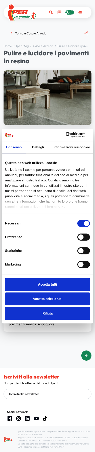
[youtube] (36, 418)
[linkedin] (27, 418)
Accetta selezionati (47, 299)
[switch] (83, 237)
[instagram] (18, 418)
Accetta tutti (47, 284)
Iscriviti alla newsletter (24, 394)
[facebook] (9, 418)
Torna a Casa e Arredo (30, 33)
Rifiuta (47, 313)
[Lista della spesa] (59, 12)
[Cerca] (51, 12)
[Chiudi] (84, 50)
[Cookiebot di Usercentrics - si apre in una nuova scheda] (70, 135)
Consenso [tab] (14, 147)
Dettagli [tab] (38, 147)
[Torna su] (86, 355)
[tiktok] (45, 418)
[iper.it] (22, 12)
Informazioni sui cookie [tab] (71, 147)
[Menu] (80, 12)
